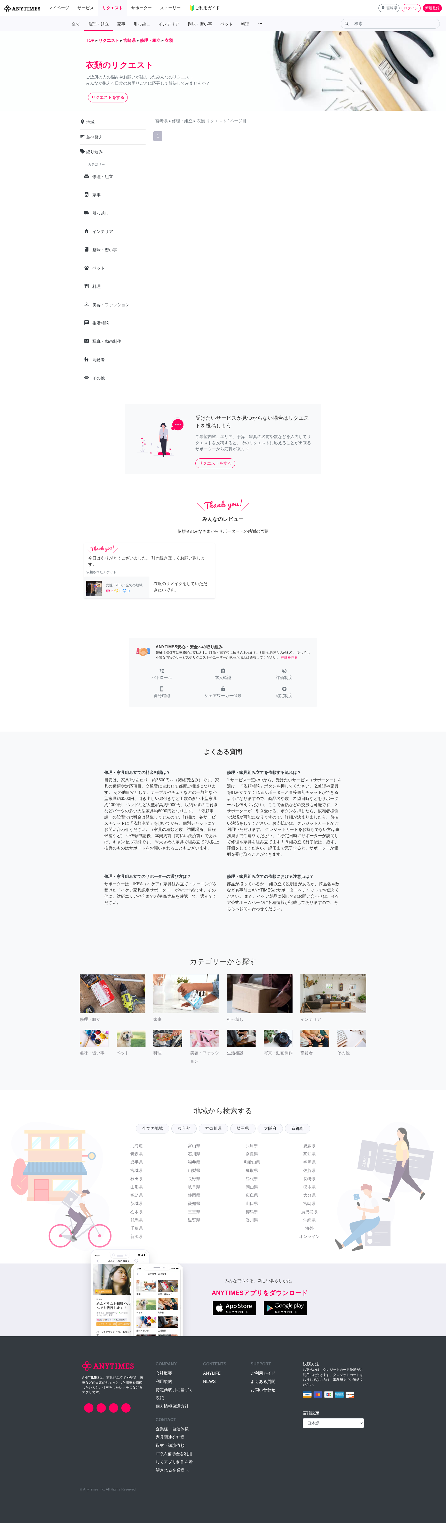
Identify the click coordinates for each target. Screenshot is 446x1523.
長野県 (194, 1179)
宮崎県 (309, 1203)
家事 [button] (121, 24)
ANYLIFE (212, 1373)
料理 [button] (245, 24)
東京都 (184, 1128)
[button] (389, 8)
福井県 (194, 1162)
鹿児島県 (309, 1212)
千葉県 (136, 1228)
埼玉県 (243, 1128)
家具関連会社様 (170, 1437)
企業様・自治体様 (172, 1429)
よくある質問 (263, 1381)
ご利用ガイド (263, 1373)
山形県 (136, 1187)
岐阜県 (194, 1187)
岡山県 (252, 1187)
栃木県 (136, 1212)
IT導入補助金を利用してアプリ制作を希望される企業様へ (174, 1462)
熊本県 (309, 1187)
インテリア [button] (168, 24)
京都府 (297, 1128)
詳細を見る (289, 657)
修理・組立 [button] (98, 24)
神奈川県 (213, 1128)
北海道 (136, 1146)
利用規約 (164, 1381)
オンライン (309, 1236)
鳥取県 (252, 1170)
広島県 (252, 1195)
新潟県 (136, 1236)
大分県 (309, 1195)
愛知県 (194, 1203)
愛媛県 (309, 1146)
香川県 (252, 1220)
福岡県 (309, 1162)
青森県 (136, 1154)
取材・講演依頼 (170, 1445)
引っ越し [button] (142, 24)
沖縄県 (309, 1220)
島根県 (252, 1179)
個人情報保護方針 (172, 1406)
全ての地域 (152, 1128)
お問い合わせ (263, 1390)
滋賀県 (194, 1220)
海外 (309, 1228)
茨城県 (136, 1203)
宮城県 (136, 1170)
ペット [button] (226, 24)
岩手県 (136, 1162)
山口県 (252, 1203)
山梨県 (194, 1170)
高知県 (309, 1154)
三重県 (194, 1212)
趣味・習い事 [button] (199, 24)
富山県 (194, 1146)
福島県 (136, 1195)
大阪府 (270, 1128)
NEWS (209, 1381)
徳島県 (252, 1212)
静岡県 (194, 1195)
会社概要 (164, 1373)
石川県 (194, 1154)
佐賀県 (309, 1170)
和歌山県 (252, 1162)
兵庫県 (252, 1146)
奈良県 (252, 1154)
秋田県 (136, 1179)
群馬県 (136, 1220)
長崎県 (309, 1179)
